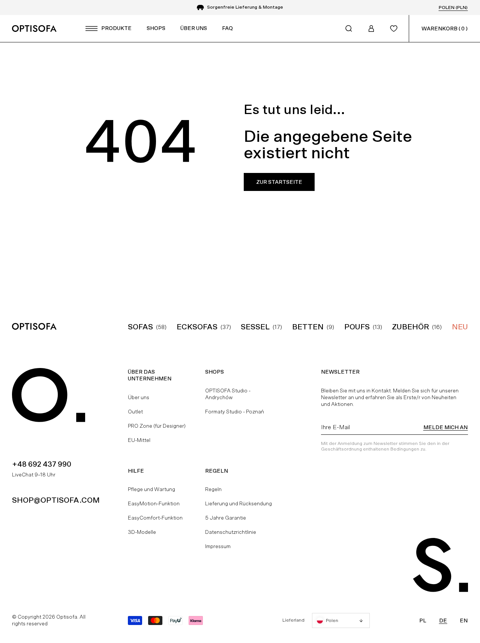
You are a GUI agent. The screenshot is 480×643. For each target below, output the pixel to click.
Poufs (357, 327)
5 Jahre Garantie (225, 518)
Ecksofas (197, 327)
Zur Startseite (279, 182)
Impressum (218, 546)
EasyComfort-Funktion (155, 518)
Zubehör (410, 327)
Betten (308, 327)
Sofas (140, 327)
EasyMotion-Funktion (154, 503)
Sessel (255, 327)
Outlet (135, 412)
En (464, 620)
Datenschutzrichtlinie (230, 532)
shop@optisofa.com (56, 500)
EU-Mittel (139, 440)
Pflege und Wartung (151, 489)
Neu (460, 327)
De (443, 620)
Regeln (213, 489)
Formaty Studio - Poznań (234, 412)
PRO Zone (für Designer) (157, 426)
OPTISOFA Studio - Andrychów (227, 394)
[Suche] (348, 28)
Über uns (138, 397)
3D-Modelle (142, 532)
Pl (422, 620)
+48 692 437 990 (41, 464)
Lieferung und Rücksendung (238, 503)
